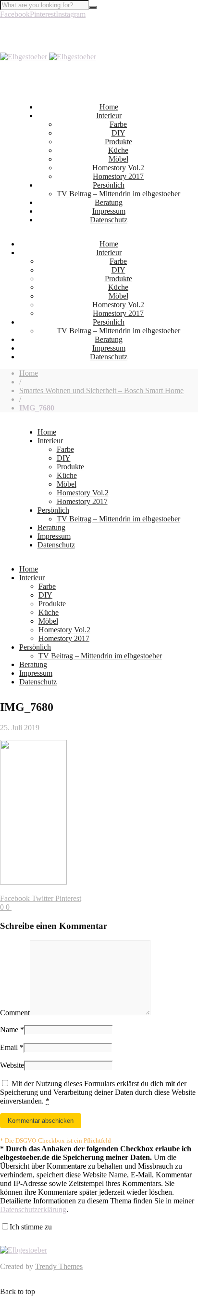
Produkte (118, 141)
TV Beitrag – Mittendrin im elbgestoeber (118, 194)
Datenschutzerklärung (33, 1209)
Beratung (109, 202)
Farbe (118, 124)
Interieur (109, 115)
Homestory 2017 (118, 176)
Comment (15, 1013)
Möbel (118, 159)
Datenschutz (108, 220)
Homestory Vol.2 (118, 168)
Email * (12, 1047)
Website (12, 1065)
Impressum (108, 211)
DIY (118, 133)
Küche (118, 150)
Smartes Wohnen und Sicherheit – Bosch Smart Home (101, 390)
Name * (12, 1029)
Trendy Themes (59, 1266)
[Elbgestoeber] (48, 57)
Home (108, 107)
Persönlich (108, 185)
